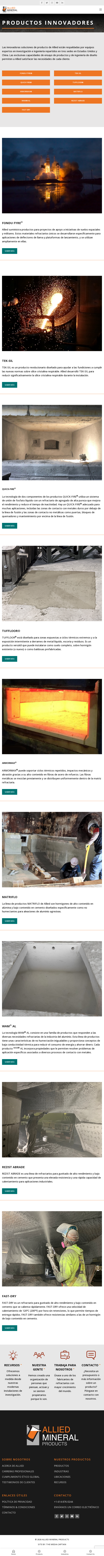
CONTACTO (9, 1512)
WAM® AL (26, 100)
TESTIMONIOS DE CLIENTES (18, 1482)
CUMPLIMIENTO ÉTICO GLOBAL (21, 1476)
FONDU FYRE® (26, 73)
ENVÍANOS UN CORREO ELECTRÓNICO (76, 1507)
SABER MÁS (9, 251)
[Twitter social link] (47, 3)
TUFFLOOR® (78, 82)
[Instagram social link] (52, 3)
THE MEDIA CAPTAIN (56, 1544)
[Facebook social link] (42, 3)
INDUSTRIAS (61, 1471)
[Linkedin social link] (62, 3)
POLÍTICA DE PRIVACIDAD (17, 1501)
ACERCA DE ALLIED (13, 1465)
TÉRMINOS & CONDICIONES (18, 1507)
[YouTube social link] (57, 3)
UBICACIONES (62, 1476)
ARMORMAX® (26, 91)
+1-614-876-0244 (63, 1501)
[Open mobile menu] (100, 9)
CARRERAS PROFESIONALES (18, 1471)
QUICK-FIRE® (26, 82)
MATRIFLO (78, 91)
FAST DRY (26, 109)
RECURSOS (60, 1482)
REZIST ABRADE (78, 100)
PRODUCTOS (61, 1465)
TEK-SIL (78, 73)
